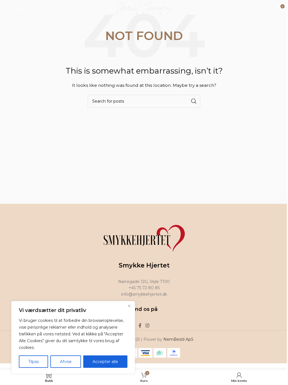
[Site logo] (144, 8)
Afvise (66, 361)
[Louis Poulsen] (179, 198)
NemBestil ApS (178, 339)
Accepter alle (105, 361)
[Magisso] (109, 198)
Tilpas (33, 361)
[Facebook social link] (140, 325)
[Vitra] (39, 198)
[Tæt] (129, 305)
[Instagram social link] (147, 325)
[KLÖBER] (249, 198)
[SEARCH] (193, 101)
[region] (73, 337)
